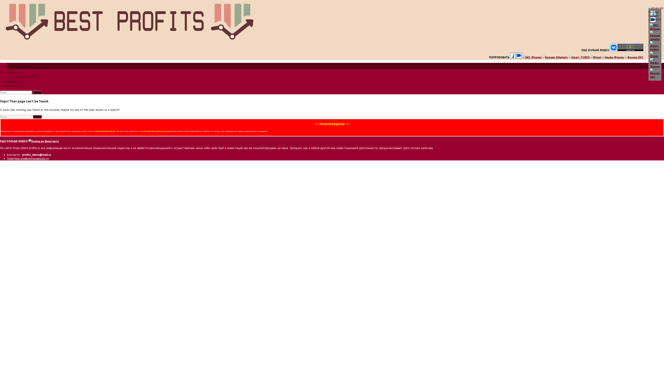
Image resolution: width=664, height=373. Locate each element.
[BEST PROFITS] (129, 41)
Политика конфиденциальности (28, 158)
